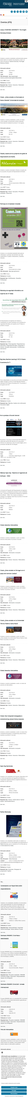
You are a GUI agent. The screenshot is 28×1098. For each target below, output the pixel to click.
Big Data (11, 403)
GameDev (18, 278)
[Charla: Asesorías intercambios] (14, 531)
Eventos (9, 82)
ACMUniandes (12, 278)
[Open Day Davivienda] (14, 771)
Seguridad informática (12, 345)
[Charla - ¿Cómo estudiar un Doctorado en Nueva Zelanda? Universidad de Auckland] (14, 109)
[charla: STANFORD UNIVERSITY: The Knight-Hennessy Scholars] (14, 45)
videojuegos (4, 280)
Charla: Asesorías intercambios (9, 525)
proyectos (15, 191)
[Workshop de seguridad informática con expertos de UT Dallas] (14, 307)
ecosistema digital (5, 404)
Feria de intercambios (7, 1029)
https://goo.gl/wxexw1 (14, 271)
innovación (13, 976)
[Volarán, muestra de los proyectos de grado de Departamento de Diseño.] (14, 163)
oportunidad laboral (10, 801)
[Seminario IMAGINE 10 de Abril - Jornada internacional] (14, 992)
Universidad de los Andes (7, 845)
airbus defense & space (17, 929)
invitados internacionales (11, 347)
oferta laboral (16, 799)
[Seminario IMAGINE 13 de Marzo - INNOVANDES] (14, 945)
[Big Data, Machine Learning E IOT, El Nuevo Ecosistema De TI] (14, 371)
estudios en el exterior (6, 86)
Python (2, 844)
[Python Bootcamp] (14, 826)
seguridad (20, 927)
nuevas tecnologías (5, 929)
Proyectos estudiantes (14, 975)
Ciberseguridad (12, 344)
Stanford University (14, 61)
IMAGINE (23, 975)
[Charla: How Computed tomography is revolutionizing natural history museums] (14, 725)
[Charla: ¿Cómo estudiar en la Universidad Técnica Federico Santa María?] (14, 629)
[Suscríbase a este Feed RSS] (26, 18)
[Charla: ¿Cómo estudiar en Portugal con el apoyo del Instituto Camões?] (14, 579)
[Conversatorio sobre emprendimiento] (14, 895)
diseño (10, 191)
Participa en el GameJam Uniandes (10, 204)
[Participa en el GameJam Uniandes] (14, 228)
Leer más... (2, 89)
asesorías (15, 85)
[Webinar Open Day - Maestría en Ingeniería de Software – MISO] (14, 483)
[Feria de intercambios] (14, 1034)
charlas (10, 85)
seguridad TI (22, 345)
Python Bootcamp (5, 812)
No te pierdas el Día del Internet (9, 415)
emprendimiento (13, 927)
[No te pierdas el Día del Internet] (14, 427)
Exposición (9, 193)
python (9, 871)
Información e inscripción (14, 552)
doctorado (21, 85)
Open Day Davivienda (6, 766)
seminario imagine (5, 976)
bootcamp (11, 869)
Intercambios (22, 559)
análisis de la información (20, 403)
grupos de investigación (6, 978)
